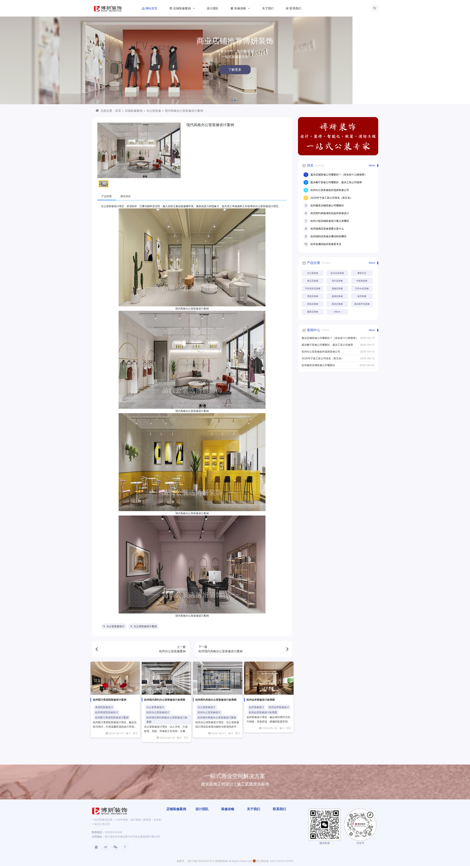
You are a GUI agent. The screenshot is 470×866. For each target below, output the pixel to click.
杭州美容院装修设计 (106, 712)
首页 (118, 110)
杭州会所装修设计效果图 (263, 712)
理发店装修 (312, 296)
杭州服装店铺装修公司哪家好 (327, 205)
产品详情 (106, 196)
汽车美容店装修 (312, 288)
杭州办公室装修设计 (157, 712)
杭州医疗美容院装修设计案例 (112, 717)
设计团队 (212, 8)
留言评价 (125, 196)
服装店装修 (312, 311)
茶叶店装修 (337, 280)
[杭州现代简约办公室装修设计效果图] (166, 678)
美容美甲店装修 (362, 304)
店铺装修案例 (182, 8)
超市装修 (361, 296)
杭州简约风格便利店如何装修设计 (329, 213)
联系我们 (295, 8)
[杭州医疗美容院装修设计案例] (115, 678)
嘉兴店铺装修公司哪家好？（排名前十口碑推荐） (338, 174)
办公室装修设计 (115, 626)
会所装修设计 (256, 707)
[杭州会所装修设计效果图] (269, 678)
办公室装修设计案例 (145, 626)
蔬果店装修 (337, 296)
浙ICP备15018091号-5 (200, 861)
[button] (232, 100)
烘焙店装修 (312, 304)
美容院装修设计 (104, 707)
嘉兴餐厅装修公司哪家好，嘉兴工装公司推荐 (336, 182)
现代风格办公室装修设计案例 (184, 110)
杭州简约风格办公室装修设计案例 (217, 717)
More (372, 165)
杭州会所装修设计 (279, 707)
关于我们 (268, 8)
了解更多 (107, 69)
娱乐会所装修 (337, 273)
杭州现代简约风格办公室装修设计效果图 (166, 719)
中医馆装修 (361, 280)
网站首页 (151, 8)
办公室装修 (153, 110)
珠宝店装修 (312, 280)
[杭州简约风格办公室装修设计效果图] (217, 678)
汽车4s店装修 (362, 288)
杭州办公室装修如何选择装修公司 (329, 190)
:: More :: (337, 311)
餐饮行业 (361, 273)
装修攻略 (240, 8)
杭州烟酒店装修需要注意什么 (327, 228)
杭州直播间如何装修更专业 (325, 244)
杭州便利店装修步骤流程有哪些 (328, 236)
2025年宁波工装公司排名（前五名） (331, 197)
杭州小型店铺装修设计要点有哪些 (329, 220)
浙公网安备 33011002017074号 (275, 861)
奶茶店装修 (337, 304)
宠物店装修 (337, 288)
